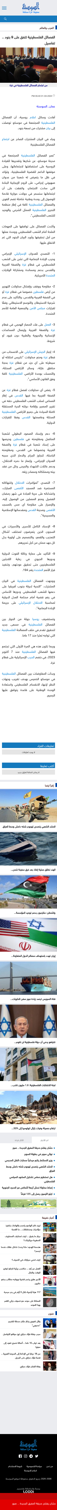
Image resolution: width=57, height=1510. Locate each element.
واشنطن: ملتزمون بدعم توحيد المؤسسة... (34, 912)
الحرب (30, 656)
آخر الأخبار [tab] (44, 1140)
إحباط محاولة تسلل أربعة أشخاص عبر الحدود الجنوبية (27, 1187)
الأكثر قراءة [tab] (19, 1140)
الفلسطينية (48, 122)
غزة (24, 264)
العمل (47, 324)
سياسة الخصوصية (34, 1466)
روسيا (35, 618)
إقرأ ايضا (49, 785)
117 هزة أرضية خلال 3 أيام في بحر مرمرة (22, 1292)
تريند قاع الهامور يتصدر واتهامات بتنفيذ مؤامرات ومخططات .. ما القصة (23, 1227)
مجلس (41, 307)
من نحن (49, 1466)
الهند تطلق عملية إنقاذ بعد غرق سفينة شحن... (33, 869)
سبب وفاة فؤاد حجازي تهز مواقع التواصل (21, 1334)
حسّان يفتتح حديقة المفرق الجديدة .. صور (32, 1147)
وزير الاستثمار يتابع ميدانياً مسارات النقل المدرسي (28, 1160)
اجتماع (5, 138)
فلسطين (38, 291)
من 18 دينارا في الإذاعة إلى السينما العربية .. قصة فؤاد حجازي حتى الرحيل (20, 1355)
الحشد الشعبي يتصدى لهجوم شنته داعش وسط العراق (29, 826)
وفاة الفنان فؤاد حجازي (30, 1366)
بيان (48, 127)
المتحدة (50, 274)
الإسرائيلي (20, 253)
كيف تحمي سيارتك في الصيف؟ (26, 1259)
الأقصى (18, 487)
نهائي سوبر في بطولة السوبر (38, 1153)
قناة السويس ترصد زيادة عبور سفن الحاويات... (32, 998)
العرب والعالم (47, 27)
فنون (51, 1313)
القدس (19, 394)
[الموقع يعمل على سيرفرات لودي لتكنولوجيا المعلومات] (28, 1491)
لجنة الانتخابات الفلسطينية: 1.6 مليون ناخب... (33, 1085)
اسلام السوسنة (30, 1470)
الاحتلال (19, 482)
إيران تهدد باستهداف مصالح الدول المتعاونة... (33, 955)
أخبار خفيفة (48, 1217)
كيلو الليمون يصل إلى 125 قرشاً (36, 1193)
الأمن (33, 307)
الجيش (41, 351)
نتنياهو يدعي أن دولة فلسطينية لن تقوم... (34, 1041)
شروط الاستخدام (15, 1466)
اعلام (33, 116)
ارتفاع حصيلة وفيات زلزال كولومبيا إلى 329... (33, 1128)
